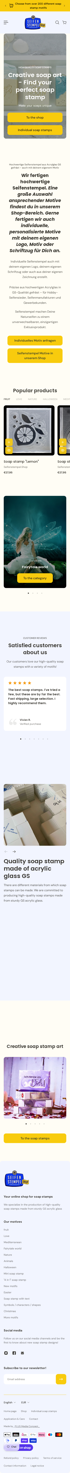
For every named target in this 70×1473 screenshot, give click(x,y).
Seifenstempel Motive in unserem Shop (35, 355)
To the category (35, 578)
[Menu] (6, 22)
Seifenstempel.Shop (16, 467)
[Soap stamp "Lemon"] (29, 430)
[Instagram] (6, 1353)
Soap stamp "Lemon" (21, 461)
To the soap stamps (35, 1138)
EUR (23, 1402)
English (8, 1402)
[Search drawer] (57, 22)
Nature (32, 399)
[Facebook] (14, 1353)
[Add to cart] (9, 442)
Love (19, 399)
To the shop (35, 117)
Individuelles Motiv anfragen (35, 340)
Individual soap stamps (35, 130)
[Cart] (64, 22)
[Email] (22, 1353)
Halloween (50, 399)
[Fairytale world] (35, 542)
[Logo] (35, 22)
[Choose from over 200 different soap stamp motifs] (35, 6)
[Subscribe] (61, 1379)
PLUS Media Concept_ (27, 1426)
